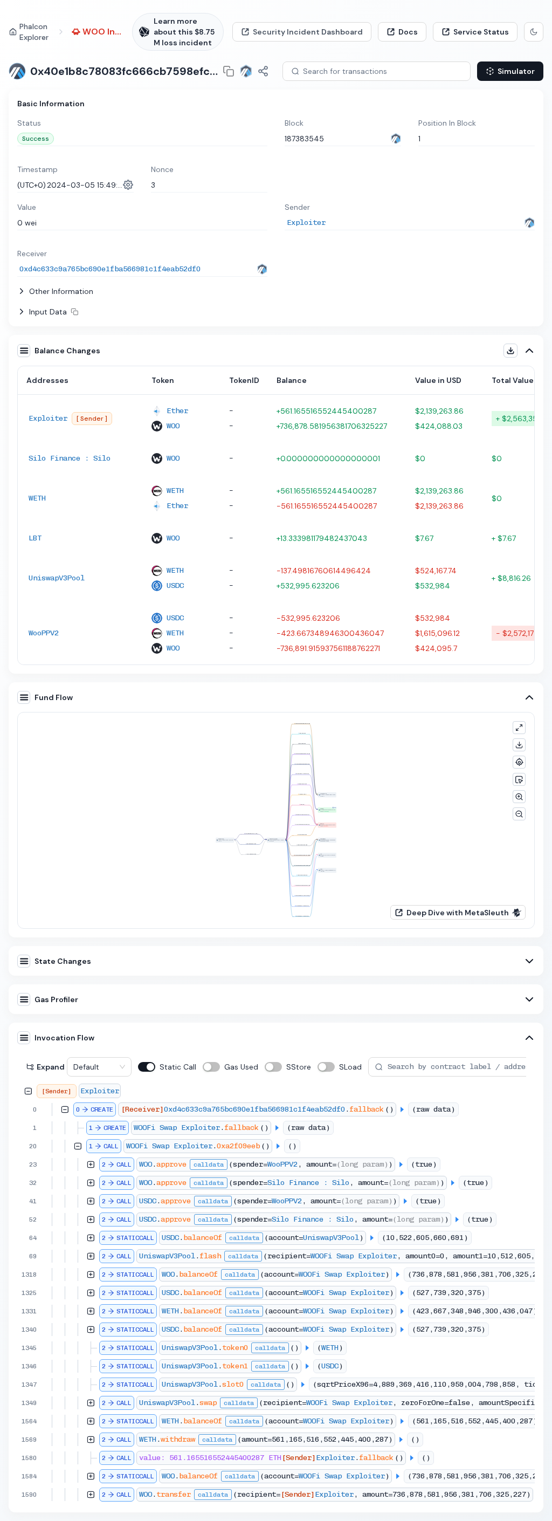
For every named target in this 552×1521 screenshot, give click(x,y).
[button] (55, 291)
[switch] (146, 1067)
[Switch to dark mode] (533, 32)
